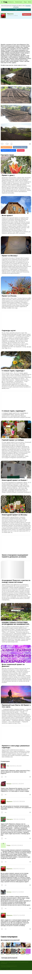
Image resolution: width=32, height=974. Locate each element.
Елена (27, 948)
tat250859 (13, 954)
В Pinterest (21, 150)
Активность (11, 2)
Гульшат (27, 954)
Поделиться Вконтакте (20, 147)
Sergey (8, 845)
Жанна (2, 954)
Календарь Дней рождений (9, 957)
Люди (25, 2)
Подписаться (26, 14)
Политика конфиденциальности (9, 966)
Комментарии (18, 2)
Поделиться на (8, 150)
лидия (12, 948)
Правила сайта (4, 962)
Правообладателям (14, 962)
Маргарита (10, 819)
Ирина (22, 948)
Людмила (3, 948)
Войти (29, 2)
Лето (8, 766)
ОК (16, 9)
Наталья (9, 783)
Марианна (10, 13)
